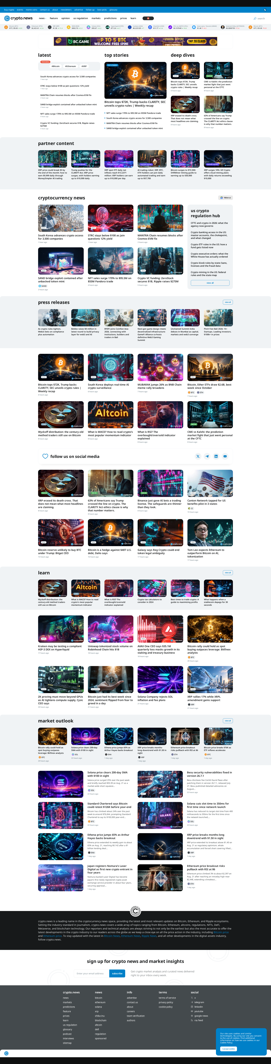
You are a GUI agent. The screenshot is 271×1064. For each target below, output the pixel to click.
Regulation (100, 1033)
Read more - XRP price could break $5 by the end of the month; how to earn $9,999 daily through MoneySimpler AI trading (52, 158)
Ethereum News (130, 936)
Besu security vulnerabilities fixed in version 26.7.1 (209, 774)
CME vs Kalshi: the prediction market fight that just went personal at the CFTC (218, 84)
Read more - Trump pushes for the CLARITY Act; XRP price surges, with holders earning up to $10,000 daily (85, 158)
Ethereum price (35, 27)
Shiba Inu (100, 1015)
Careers (131, 1011)
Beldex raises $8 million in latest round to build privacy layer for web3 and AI (85, 331)
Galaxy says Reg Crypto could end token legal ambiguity (158, 551)
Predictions (110, 18)
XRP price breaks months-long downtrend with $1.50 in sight (152, 750)
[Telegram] (207, 456)
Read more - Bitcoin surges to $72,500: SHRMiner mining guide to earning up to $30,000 (185, 158)
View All (228, 302)
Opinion (65, 18)
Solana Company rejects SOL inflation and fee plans (155, 698)
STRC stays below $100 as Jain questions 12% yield (106, 237)
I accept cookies (228, 1049)
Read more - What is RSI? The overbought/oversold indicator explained (160, 414)
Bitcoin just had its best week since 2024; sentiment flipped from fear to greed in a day (110, 700)
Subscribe (117, 973)
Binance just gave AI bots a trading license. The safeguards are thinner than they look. (160, 504)
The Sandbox (43, 286)
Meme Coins (31, 9)
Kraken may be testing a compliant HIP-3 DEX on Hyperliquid (60, 647)
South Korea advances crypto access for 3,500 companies (134, 118)
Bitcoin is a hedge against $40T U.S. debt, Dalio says (109, 551)
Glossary (113, 9)
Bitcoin (191, 392)
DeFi (97, 1029)
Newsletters (66, 9)
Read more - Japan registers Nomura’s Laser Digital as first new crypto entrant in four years (60, 877)
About (55, 9)
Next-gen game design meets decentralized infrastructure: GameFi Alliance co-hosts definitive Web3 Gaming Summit (152, 334)
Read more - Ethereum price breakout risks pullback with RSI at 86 (185, 736)
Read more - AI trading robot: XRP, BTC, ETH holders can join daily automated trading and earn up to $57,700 (152, 158)
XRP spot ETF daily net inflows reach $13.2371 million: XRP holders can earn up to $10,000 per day (118, 174)
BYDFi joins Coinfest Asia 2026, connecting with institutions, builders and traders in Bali (116, 333)
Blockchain (100, 1020)
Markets (96, 18)
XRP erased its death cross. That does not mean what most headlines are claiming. (185, 118)
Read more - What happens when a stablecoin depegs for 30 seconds (218, 588)
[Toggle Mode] (265, 9)
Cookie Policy (165, 1006)
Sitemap (67, 1042)
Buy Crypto (9, 9)
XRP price (55, 27)
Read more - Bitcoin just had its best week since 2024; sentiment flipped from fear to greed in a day (111, 679)
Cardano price (136, 27)
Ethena (108, 754)
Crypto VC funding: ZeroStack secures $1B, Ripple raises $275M (158, 279)
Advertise (78, 9)
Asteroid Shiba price (232, 27)
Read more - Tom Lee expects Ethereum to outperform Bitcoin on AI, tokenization (210, 532)
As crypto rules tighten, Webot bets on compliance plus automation (51, 331)
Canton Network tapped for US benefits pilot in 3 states (206, 502)
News (42, 18)
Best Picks (102, 9)
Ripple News (149, 936)
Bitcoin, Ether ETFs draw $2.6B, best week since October (209, 386)
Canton (190, 508)
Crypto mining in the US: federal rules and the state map (208, 274)
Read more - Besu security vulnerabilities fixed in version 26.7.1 (160, 784)
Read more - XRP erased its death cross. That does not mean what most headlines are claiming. (185, 104)
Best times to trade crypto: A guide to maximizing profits (185, 601)
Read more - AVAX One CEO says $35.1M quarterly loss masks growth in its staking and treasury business (160, 629)
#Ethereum (70, 66)
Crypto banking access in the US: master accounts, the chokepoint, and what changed (209, 235)
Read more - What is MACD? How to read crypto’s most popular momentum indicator (111, 414)
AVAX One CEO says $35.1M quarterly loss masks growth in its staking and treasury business (159, 649)
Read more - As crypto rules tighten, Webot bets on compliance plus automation (52, 317)
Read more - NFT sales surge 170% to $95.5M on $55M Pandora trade (111, 261)
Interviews (68, 1038)
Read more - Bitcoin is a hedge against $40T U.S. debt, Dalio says (111, 532)
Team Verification (136, 1015)
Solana (75, 754)
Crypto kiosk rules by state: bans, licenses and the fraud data (209, 264)
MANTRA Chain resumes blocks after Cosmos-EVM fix (132, 123)
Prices (123, 18)
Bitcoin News (112, 936)
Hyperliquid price (115, 27)
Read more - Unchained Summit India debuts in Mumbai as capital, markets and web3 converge (185, 317)
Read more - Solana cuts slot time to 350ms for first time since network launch (160, 815)
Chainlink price (156, 27)
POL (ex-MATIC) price (178, 27)
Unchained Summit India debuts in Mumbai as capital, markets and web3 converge (185, 331)
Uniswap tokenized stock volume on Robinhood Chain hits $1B (110, 647)
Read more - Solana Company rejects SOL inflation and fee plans (160, 679)
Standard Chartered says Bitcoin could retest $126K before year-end (109, 805)
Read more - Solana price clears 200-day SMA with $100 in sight (85, 736)
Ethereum (200, 392)
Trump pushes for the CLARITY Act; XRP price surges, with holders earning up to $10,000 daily (85, 174)
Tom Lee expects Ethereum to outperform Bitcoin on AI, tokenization (205, 553)
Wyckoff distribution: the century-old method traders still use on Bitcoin (60, 433)
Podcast (67, 1033)
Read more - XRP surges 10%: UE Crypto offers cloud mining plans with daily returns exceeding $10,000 (218, 158)
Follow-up (90, 9)
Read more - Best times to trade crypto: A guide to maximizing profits (185, 588)
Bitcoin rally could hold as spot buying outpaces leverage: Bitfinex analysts (208, 649)
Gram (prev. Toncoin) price (204, 27)
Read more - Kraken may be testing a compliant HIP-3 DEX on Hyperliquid (61, 629)
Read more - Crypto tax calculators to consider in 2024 (152, 588)
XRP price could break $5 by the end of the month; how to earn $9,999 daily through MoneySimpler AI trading (52, 174)
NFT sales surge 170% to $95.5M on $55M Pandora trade (133, 113)
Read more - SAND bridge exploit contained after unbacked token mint (61, 261)
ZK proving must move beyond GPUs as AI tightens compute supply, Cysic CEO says (60, 700)
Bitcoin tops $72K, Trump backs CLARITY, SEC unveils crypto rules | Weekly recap (135, 103)
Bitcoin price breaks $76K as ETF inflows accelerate (217, 749)
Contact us (45, 9)
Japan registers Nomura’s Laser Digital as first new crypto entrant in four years (110, 869)
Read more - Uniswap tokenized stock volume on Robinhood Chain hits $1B (111, 629)
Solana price (94, 27)
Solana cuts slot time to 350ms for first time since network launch (208, 805)
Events (20, 9)
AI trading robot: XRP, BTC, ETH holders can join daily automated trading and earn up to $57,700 (151, 174)
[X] (198, 456)
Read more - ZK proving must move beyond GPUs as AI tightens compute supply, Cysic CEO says (61, 679)
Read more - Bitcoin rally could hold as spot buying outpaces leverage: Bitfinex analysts (210, 629)
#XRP (84, 66)
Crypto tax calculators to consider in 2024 (150, 601)
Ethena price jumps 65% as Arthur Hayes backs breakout (118, 749)
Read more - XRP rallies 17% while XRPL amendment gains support (210, 679)
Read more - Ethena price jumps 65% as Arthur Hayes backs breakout (118, 736)
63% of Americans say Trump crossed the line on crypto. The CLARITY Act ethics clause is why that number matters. (218, 119)
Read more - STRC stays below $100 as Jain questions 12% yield (111, 218)
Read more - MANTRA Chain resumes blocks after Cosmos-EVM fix (160, 218)
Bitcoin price (13, 27)
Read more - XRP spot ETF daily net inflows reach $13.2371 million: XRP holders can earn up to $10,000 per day (118, 158)
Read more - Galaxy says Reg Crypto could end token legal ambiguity (160, 532)
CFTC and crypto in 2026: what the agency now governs (209, 224)
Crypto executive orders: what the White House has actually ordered (209, 255)
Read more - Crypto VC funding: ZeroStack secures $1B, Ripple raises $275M (160, 261)
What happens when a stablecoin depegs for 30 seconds (216, 602)
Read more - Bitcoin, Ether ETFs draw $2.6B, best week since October (210, 367)
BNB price (74, 27)
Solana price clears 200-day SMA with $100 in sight (84, 749)
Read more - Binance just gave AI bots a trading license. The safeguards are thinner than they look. (160, 483)
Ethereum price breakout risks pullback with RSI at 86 (184, 749)
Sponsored (100, 1038)
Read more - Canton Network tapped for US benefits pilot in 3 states (210, 483)
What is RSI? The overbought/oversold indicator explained (156, 435)
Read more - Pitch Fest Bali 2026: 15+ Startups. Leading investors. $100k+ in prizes (218, 317)
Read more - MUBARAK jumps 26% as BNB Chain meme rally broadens (160, 367)
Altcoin (98, 1024)
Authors (131, 1020)
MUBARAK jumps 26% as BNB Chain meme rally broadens (160, 386)
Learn (133, 18)
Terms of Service (167, 997)
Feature (54, 18)
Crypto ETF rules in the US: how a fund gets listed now (209, 246)
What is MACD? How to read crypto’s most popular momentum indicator (110, 433)
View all (210, 282)
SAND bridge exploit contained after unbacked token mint (134, 128)
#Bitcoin (56, 66)
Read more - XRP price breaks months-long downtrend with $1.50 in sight (152, 736)
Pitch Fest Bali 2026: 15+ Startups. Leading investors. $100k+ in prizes (217, 331)
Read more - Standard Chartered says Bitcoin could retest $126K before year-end (60, 815)
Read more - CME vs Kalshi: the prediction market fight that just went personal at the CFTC (218, 70)
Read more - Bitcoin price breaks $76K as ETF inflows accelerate (218, 736)
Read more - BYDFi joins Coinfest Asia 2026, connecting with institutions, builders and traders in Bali (118, 317)
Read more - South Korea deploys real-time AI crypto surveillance (111, 367)
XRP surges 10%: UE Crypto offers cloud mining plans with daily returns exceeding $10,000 (218, 174)
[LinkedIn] (216, 456)
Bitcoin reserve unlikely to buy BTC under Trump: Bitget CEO (59, 551)
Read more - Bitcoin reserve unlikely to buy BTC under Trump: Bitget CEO (61, 532)
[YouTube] (225, 456)
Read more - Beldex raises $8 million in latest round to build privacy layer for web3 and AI (85, 317)
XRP (191, 704)
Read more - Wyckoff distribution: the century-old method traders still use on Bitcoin (61, 414)
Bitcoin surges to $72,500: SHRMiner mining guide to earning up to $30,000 (183, 173)
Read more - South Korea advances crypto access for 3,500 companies (61, 218)
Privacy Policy (166, 1002)
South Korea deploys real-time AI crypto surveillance (108, 386)
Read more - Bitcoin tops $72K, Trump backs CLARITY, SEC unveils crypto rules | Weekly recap (185, 70)
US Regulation (80, 18)
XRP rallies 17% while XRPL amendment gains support (204, 698)
